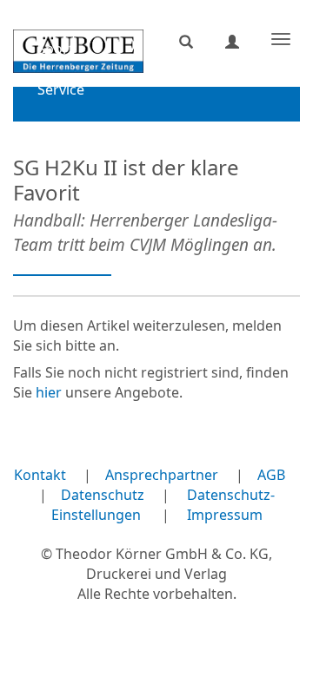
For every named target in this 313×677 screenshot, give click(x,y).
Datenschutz (102, 494)
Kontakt (40, 474)
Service (60, 89)
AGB (271, 474)
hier (49, 392)
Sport (55, 48)
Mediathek (72, 130)
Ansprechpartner (161, 474)
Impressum (225, 514)
